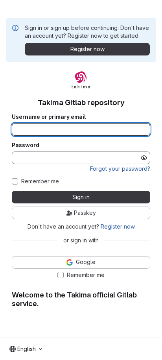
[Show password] (144, 157)
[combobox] (26, 349)
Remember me (40, 181)
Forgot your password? (120, 168)
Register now (118, 226)
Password (25, 145)
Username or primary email (49, 117)
